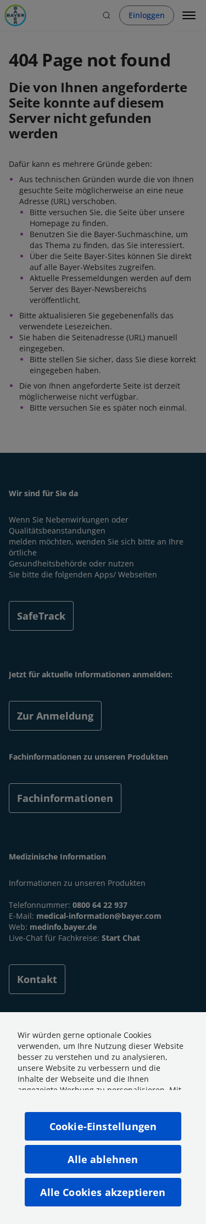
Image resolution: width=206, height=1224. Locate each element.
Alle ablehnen (103, 1159)
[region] (103, 1118)
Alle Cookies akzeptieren (102, 1192)
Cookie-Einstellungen (103, 1126)
